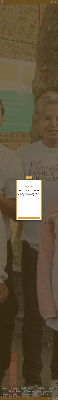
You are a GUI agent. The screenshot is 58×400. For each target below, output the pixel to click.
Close (29, 177)
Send (29, 217)
